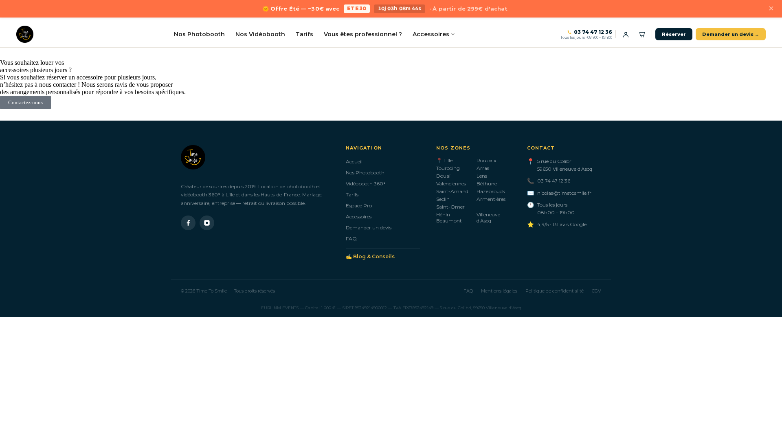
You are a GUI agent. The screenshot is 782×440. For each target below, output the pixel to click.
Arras (483, 168)
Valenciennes (451, 183)
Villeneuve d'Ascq (488, 217)
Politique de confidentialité (554, 291)
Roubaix (486, 160)
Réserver (674, 34)
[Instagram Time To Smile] (207, 223)
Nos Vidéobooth (260, 34)
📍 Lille (444, 160)
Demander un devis (368, 227)
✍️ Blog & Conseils (370, 256)
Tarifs (304, 34)
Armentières (491, 199)
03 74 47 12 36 (593, 32)
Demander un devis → (730, 34)
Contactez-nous (25, 102)
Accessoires (431, 34)
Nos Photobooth (199, 34)
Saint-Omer (450, 207)
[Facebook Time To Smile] (188, 223)
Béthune (487, 183)
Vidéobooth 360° (366, 183)
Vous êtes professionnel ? (363, 34)
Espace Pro (359, 205)
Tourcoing (448, 168)
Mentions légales (499, 291)
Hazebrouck (491, 191)
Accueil (354, 161)
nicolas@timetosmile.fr (564, 193)
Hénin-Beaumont (449, 217)
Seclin (443, 199)
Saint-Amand (452, 191)
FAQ (351, 238)
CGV (596, 291)
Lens (482, 176)
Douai (443, 176)
